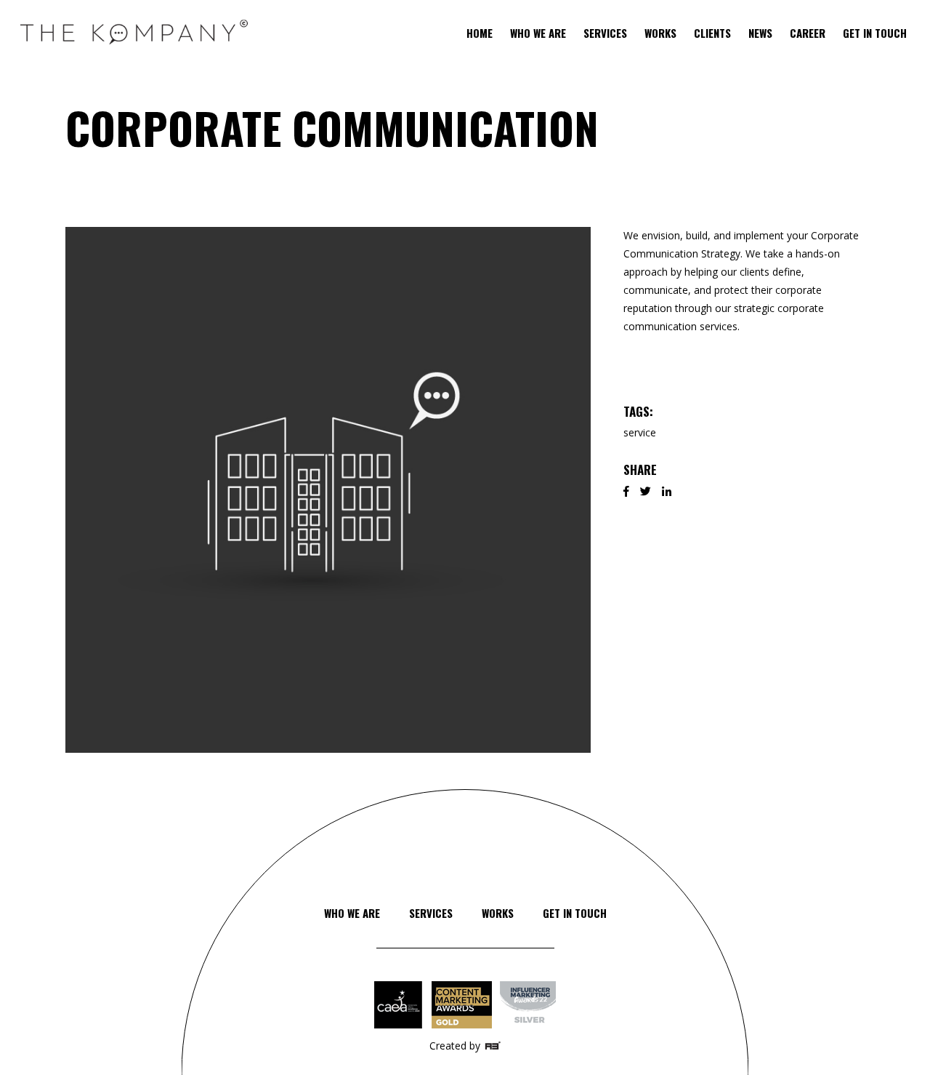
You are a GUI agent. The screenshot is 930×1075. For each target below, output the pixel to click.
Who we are (352, 913)
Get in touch (575, 913)
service (639, 432)
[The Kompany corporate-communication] (328, 490)
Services (431, 913)
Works (498, 913)
